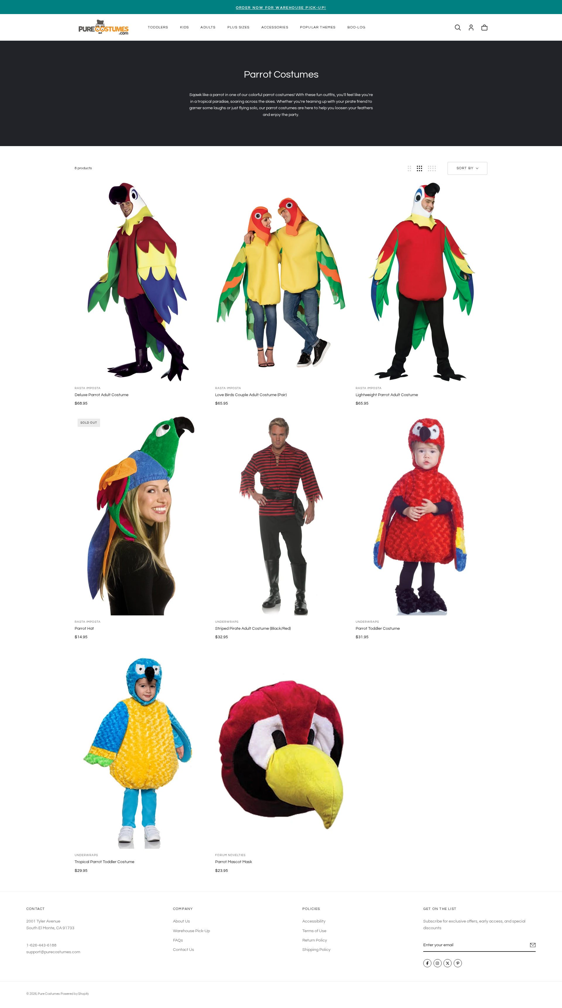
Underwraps (227, 621)
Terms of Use (314, 931)
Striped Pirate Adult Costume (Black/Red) (253, 629)
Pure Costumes (49, 993)
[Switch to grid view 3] (419, 168)
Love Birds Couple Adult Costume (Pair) (251, 395)
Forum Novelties (230, 855)
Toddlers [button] (158, 27)
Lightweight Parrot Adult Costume (387, 395)
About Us (181, 921)
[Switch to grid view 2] (409, 168)
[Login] (471, 27)
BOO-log (356, 27)
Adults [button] (208, 27)
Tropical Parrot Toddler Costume (104, 862)
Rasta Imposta (88, 388)
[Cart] (484, 27)
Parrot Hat (84, 629)
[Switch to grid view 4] (432, 168)
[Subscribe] (533, 945)
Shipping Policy (316, 950)
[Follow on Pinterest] (458, 963)
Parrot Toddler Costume (378, 629)
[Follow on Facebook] (427, 963)
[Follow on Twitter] (447, 963)
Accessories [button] (274, 27)
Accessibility (313, 921)
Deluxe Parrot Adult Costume (101, 395)
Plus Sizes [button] (238, 27)
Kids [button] (184, 27)
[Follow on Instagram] (438, 963)
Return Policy (314, 940)
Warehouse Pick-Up (191, 931)
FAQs (178, 940)
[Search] (458, 27)
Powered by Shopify (75, 993)
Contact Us (183, 950)
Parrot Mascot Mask (233, 862)
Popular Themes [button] (318, 27)
